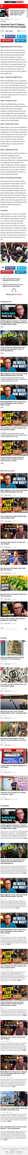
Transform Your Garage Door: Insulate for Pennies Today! (13, 793)
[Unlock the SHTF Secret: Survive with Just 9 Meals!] (14, 531)
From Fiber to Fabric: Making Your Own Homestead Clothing (13, 685)
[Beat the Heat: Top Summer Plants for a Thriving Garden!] (14, 583)
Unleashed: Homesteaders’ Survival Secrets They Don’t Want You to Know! (13, 739)
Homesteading (23, 379)
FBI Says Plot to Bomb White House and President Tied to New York (13, 1109)
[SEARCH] (26, 6)
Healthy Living (15, 379)
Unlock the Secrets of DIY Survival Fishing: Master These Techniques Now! (13, 712)
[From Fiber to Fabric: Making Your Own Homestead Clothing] (14, 675)
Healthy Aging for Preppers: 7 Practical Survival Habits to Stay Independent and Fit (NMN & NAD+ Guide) (18, 12)
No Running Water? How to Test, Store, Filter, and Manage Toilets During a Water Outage (13, 403)
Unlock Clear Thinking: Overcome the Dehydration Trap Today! (12, 619)
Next (27, 13)
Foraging (3, 379)
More (25, 838)
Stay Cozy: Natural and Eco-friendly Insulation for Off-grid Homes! (12, 658)
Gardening (8, 379)
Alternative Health (6, 377)
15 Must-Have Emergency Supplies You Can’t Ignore (13, 766)
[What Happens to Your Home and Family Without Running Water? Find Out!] (14, 364)
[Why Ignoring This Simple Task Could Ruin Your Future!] (14, 557)
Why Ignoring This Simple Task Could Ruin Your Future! (12, 569)
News (2, 326)
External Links (20, 1151)
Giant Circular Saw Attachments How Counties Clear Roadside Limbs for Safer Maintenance (12, 349)
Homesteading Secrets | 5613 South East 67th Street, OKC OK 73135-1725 (14, 1149)
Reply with (26, 629)
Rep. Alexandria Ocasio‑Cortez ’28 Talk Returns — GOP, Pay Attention (13, 1127)
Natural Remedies (5, 381)
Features (21, 377)
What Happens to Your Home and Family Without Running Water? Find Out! (13, 374)
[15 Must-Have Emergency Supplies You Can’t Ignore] (14, 756)
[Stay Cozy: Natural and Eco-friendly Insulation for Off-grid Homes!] (14, 648)
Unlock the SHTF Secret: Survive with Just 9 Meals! (12, 543)
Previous (1, 13)
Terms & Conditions (10, 1153)
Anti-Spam (12, 1151)
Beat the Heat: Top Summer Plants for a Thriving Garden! (13, 595)
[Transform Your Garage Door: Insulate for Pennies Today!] (14, 783)
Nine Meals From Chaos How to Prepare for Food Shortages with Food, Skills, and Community (13, 1073)
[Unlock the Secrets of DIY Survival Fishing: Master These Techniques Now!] (14, 702)
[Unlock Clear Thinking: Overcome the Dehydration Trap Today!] (14, 609)
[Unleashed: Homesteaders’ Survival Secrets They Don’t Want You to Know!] (14, 729)
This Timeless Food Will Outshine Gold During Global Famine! (13, 428)
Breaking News (15, 377)
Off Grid (16, 381)
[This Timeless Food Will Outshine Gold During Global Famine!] (14, 418)
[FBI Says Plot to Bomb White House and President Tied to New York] (14, 1098)
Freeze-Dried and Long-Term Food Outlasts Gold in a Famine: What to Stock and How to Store (11, 459)
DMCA (6, 1151)
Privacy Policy (19, 1153)
